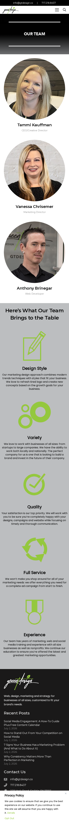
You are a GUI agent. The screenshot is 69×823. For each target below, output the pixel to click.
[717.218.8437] (7, 785)
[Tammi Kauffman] (34, 89)
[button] (57, 10)
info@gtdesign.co (23, 2)
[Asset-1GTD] (11, 10)
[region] (34, 807)
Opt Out (9, 818)
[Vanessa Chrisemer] (34, 170)
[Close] (66, 793)
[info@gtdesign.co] (7, 779)
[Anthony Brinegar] (34, 252)
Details (11, 812)
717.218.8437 (49, 2)
